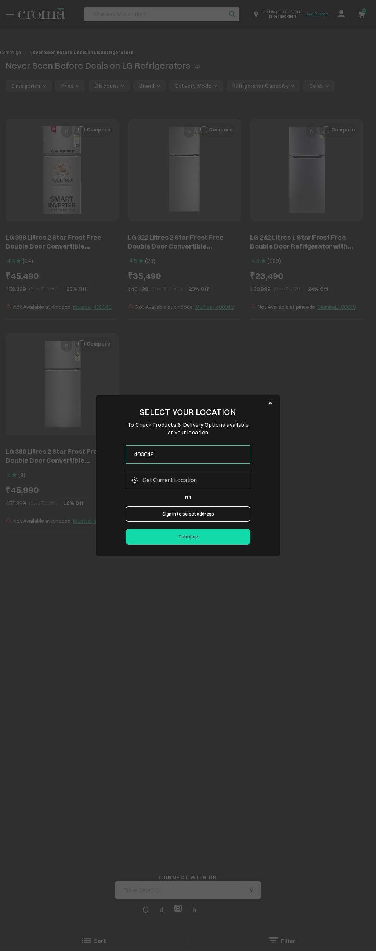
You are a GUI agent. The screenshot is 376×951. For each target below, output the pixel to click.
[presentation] (188, 454)
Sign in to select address (188, 514)
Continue (188, 536)
